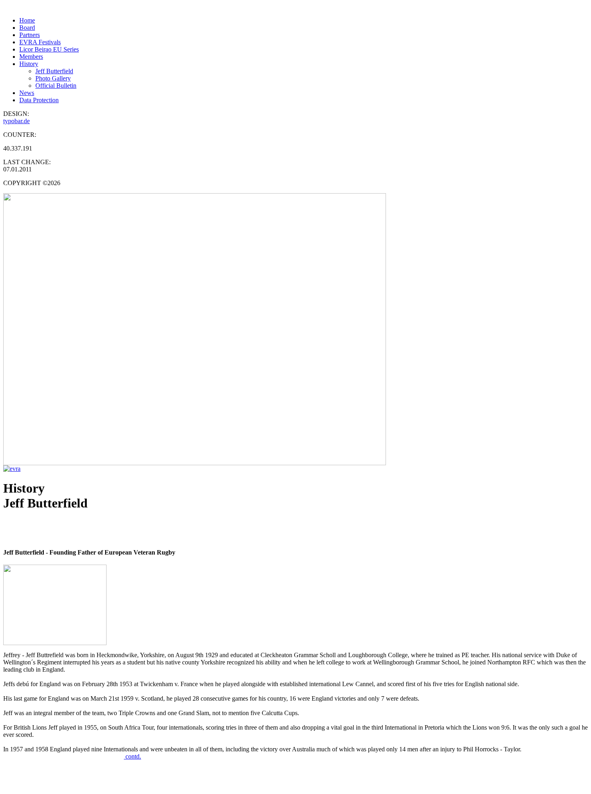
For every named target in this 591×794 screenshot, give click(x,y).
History (28, 63)
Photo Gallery (53, 78)
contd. (132, 756)
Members (31, 56)
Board (27, 27)
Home (27, 20)
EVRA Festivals (40, 42)
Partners (29, 34)
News (26, 92)
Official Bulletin (55, 85)
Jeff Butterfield (54, 71)
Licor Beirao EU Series (49, 49)
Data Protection (39, 100)
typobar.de (16, 121)
